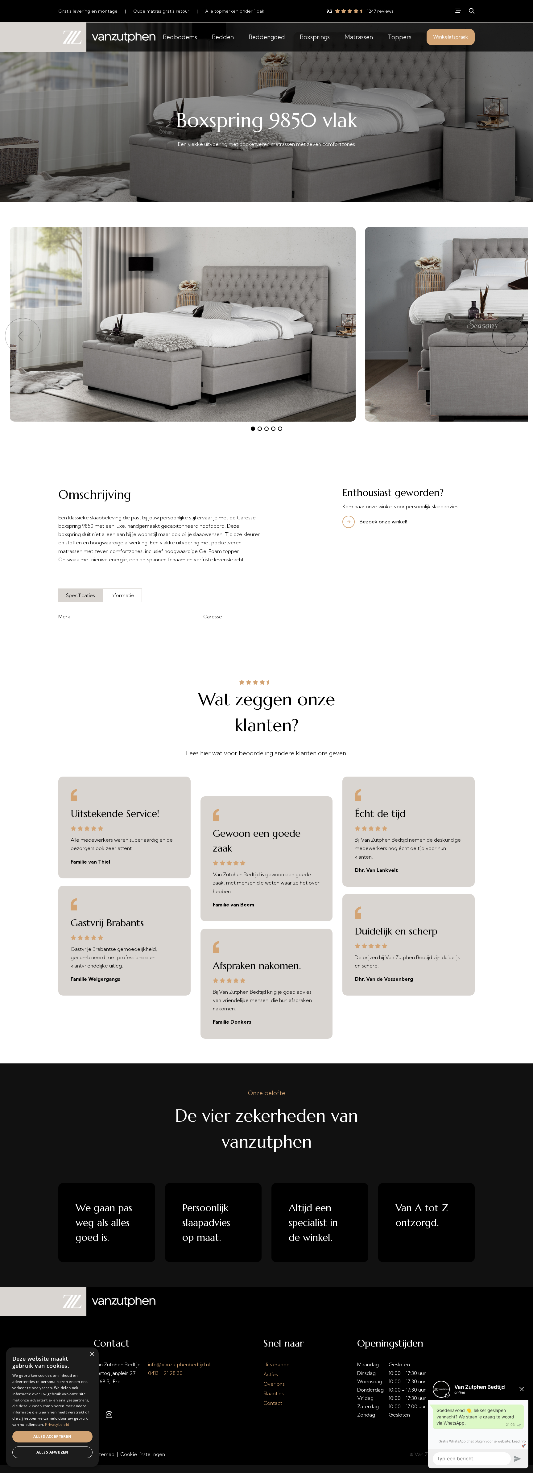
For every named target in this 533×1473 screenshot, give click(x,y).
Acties (270, 1374)
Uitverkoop (276, 1364)
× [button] (91, 1354)
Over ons (274, 1384)
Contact (272, 1403)
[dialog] (52, 1407)
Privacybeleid (57, 1424)
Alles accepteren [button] (52, 1436)
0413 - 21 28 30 (165, 1373)
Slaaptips (273, 1393)
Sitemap (104, 1454)
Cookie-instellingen (142, 1454)
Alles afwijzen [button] (52, 1452)
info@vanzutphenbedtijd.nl (179, 1364)
